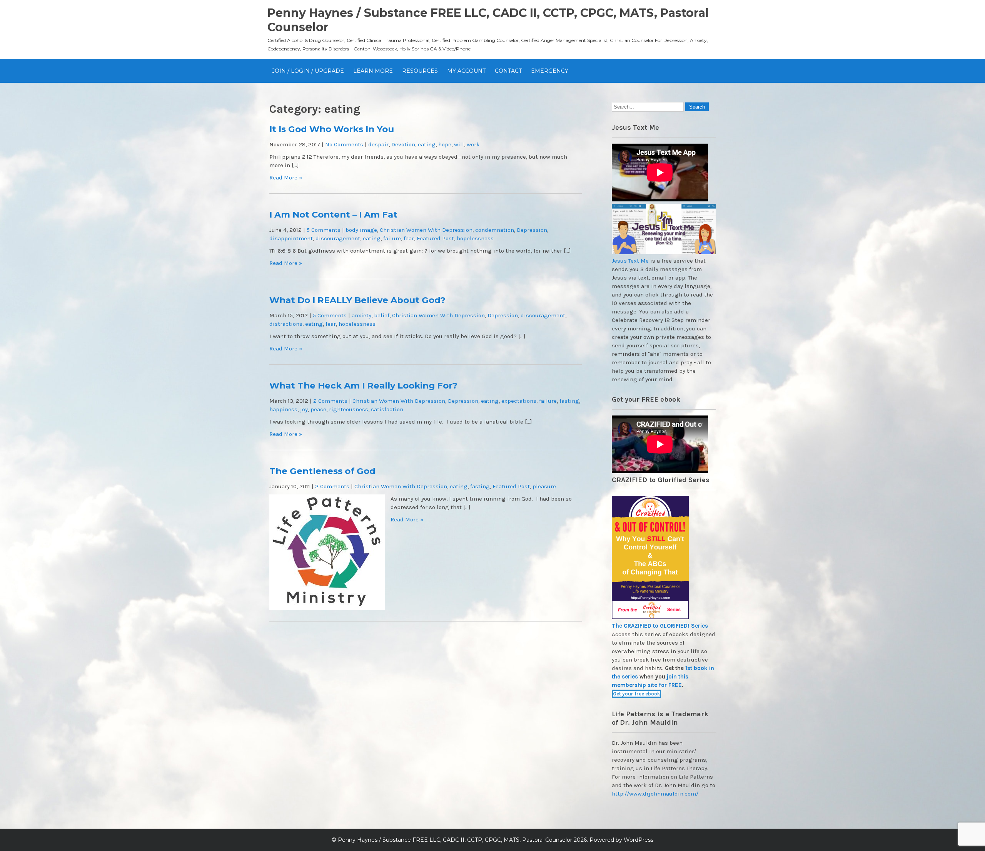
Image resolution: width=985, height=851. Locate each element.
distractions (285, 323)
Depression (532, 229)
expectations (518, 400)
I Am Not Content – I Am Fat (333, 214)
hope (444, 144)
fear (409, 238)
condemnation (494, 229)
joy (304, 409)
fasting (569, 400)
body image (361, 229)
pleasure (544, 486)
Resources (420, 70)
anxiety (361, 315)
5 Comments (324, 229)
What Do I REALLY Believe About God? (357, 300)
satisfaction (387, 409)
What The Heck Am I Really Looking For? (363, 385)
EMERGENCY (549, 70)
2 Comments (330, 400)
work (473, 144)
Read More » (285, 177)
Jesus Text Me (630, 260)
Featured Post (435, 238)
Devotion (403, 144)
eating (427, 144)
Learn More (373, 70)
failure (392, 238)
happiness (283, 409)
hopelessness (475, 238)
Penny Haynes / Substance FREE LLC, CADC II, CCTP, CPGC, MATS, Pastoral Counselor (455, 839)
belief (381, 315)
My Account (466, 70)
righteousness (348, 409)
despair (378, 144)
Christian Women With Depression (426, 229)
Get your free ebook (636, 694)
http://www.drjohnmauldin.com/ (655, 793)
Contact (508, 70)
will (459, 144)
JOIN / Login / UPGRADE (308, 70)
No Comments (344, 144)
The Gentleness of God (322, 471)
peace (318, 409)
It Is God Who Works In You (331, 129)
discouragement (338, 238)
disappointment (291, 238)
